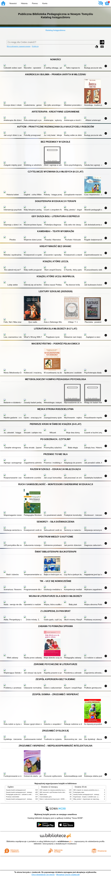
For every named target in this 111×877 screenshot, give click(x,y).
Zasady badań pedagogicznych (16, 790)
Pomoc (35, 3)
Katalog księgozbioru (55, 30)
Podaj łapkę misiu (78, 792)
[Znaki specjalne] (102, 46)
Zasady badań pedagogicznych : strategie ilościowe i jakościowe (26, 792)
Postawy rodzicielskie (12, 796)
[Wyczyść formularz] (96, 46)
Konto (44, 3)
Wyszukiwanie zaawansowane (18, 46)
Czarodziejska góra (46, 796)
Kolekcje (35, 46)
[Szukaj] (102, 42)
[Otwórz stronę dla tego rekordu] (12, 65)
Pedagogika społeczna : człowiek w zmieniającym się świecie (25, 794)
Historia (24, 3)
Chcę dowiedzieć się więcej (43, 875)
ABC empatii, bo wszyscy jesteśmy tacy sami (53, 790)
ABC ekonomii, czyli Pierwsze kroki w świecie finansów (56, 792)
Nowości (13, 3)
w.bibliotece (64, 841)
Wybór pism (43, 794)
